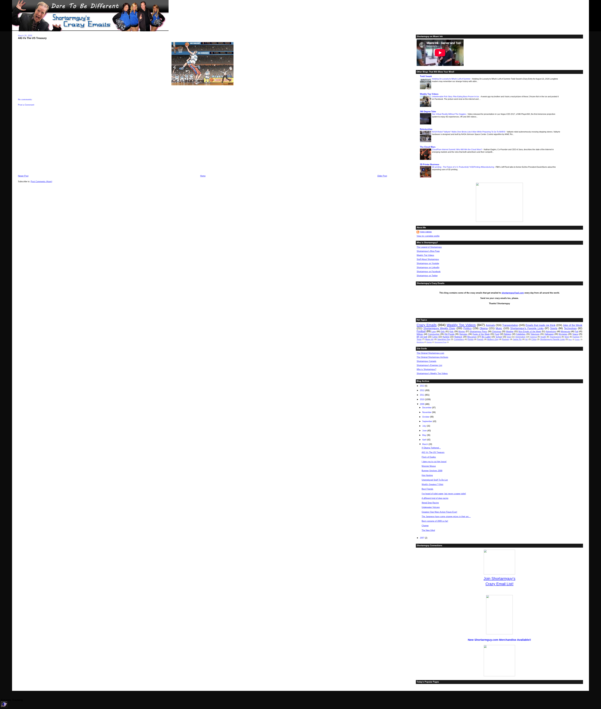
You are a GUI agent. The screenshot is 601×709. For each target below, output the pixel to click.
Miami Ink (429, 339)
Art (526, 339)
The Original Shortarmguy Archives (432, 357)
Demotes (463, 334)
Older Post (382, 176)
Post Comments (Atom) (41, 181)
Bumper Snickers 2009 (432, 470)
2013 (422, 386)
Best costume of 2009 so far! (435, 521)
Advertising (551, 331)
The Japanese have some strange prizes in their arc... (446, 516)
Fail (576, 331)
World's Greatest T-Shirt (432, 484)
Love (433, 331)
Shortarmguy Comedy (426, 361)
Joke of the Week (572, 325)
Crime (435, 337)
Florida (470, 339)
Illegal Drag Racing (430, 503)
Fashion (576, 337)
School (499, 337)
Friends (480, 339)
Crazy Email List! (499, 584)
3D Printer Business (429, 164)
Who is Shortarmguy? (426, 369)
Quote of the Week (481, 334)
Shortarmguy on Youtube (428, 263)
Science (533, 337)
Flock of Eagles (429, 457)
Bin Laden (486, 337)
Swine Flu (517, 339)
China (534, 339)
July (424, 426)
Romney (505, 339)
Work (567, 337)
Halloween (549, 334)
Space (575, 334)
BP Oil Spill (422, 337)
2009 (422, 404)
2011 (422, 395)
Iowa (509, 337)
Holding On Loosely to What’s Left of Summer (451, 79)
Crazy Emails (427, 325)
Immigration (520, 337)
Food (497, 334)
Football (421, 331)
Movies (461, 331)
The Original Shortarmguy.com (430, 353)
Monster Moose (429, 466)
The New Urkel (428, 530)
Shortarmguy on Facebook (429, 271)
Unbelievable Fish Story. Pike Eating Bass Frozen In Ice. (456, 96)
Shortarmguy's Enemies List (429, 365)
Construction (433, 334)
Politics (467, 328)
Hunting (445, 337)
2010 (422, 399)
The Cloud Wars (427, 147)
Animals (490, 325)
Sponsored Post (440, 342)
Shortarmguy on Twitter (427, 275)
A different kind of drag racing (435, 498)
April (424, 439)
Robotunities (426, 129)
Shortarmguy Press (478, 331)
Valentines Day (443, 339)
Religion (507, 334)
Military (420, 334)
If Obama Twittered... (431, 448)
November (427, 412)
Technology (570, 328)
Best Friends (427, 489)
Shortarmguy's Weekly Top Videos (432, 373)
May (424, 435)
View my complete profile (428, 236)
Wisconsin (472, 337)
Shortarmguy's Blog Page (428, 251)
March (425, 444)
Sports (553, 328)
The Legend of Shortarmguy (429, 247)
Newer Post (23, 176)
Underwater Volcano (431, 507)
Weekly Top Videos (429, 94)
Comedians (459, 339)
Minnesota (565, 331)
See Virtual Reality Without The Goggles (449, 114)
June (424, 430)
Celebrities (521, 334)
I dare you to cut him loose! (434, 461)
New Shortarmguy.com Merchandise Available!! (499, 639)
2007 (422, 538)
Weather (510, 331)
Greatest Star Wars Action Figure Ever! (439, 512)
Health (543, 337)
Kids (451, 331)
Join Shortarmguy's (499, 578)
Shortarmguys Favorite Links (552, 339)
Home (202, 176)
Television (534, 334)
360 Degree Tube (428, 111)
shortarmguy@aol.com (513, 293)
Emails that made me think (540, 325)
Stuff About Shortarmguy (428, 259)
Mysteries (563, 334)
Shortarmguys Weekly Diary (439, 328)
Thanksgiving (555, 337)
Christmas (496, 331)
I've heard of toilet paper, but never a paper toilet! (444, 493)
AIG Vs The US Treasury (32, 38)
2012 (422, 390)
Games (429, 342)
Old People (449, 334)
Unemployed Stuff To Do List (435, 480)
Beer (570, 339)
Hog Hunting (427, 475)
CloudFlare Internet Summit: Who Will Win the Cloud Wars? (457, 149)
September (427, 421)
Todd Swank (426, 76)
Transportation (510, 325)
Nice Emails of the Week (529, 331)
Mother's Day (492, 339)
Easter (577, 339)
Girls (443, 331)
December (427, 407)
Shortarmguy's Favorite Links (526, 328)
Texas (419, 339)
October (426, 417)
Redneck (458, 337)
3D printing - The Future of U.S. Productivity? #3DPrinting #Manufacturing (463, 167)
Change (425, 525)
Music (499, 328)
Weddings (420, 342)
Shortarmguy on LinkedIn (428, 267)
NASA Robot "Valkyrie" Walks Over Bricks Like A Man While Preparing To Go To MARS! (469, 132)
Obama (484, 328)
